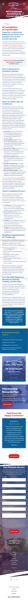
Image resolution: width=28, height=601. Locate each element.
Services (14, 558)
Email (3, 494)
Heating (14, 556)
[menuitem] (14, 589)
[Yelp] (16, 579)
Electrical (14, 562)
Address (4, 500)
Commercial (14, 564)
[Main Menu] (3, 4)
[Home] (13, 4)
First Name (4, 477)
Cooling (14, 554)
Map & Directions (7, 573)
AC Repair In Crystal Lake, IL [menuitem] (8, 342)
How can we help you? (7, 512)
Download (15, 377)
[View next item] (16, 451)
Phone (3, 488)
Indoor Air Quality (14, 560)
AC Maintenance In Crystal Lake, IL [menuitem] (10, 345)
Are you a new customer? (8, 506)
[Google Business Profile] (11, 579)
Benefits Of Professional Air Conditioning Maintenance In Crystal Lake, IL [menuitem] (11, 348)
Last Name (4, 483)
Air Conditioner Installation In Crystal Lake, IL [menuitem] (12, 339)
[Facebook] (14, 579)
